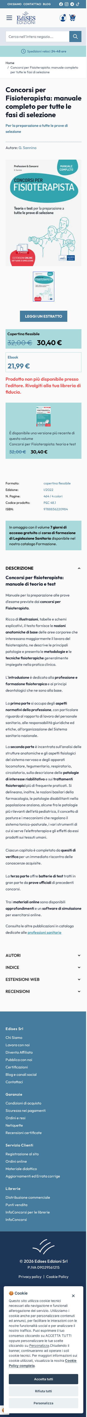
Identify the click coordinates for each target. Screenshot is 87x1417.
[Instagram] (66, 4)
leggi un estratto (43, 316)
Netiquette (14, 1146)
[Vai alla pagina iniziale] (36, 18)
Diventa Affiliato (19, 1073)
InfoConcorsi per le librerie (28, 1233)
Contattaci (14, 1103)
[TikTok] (78, 4)
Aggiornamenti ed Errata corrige (33, 1197)
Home (10, 63)
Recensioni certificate (24, 1153)
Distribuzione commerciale (28, 1218)
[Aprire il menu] (9, 17)
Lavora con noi (18, 1066)
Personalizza (42, 1403)
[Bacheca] (63, 17)
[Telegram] (72, 4)
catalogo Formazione (38, 543)
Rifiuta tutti (41, 1391)
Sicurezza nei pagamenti (26, 1131)
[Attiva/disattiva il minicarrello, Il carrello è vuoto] (72, 17)
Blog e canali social (21, 1095)
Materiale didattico (21, 1189)
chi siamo (14, 4)
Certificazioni (17, 1088)
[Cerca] (75, 36)
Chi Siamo (14, 1058)
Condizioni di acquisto (23, 1124)
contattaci (32, 4)
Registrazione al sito (22, 1175)
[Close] (69, 1290)
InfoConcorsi (16, 1240)
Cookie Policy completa (28, 1366)
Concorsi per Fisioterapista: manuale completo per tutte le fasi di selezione (44, 69)
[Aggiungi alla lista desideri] (74, 167)
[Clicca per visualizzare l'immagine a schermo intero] (43, 213)
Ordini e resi (16, 1139)
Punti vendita (16, 1225)
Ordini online (16, 1182)
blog (47, 4)
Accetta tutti (41, 1379)
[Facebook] (61, 4)
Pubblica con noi (19, 1080)
